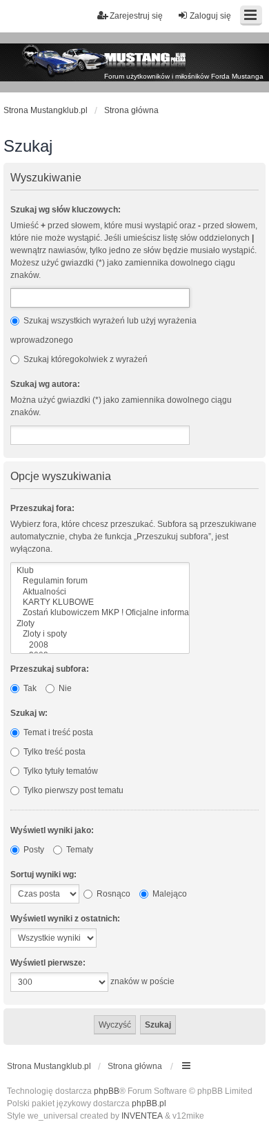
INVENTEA (142, 1116)
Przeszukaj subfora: (49, 669)
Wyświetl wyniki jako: (52, 830)
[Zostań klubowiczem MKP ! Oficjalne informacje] (100, 613)
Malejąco (168, 894)
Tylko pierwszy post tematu (72, 790)
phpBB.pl (149, 1103)
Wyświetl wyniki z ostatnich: (65, 918)
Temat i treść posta (57, 732)
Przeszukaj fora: (42, 508)
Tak (29, 688)
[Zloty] (100, 624)
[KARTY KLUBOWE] (100, 602)
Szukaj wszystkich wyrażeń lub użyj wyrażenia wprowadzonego (103, 330)
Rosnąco (112, 894)
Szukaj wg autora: (45, 384)
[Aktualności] (100, 592)
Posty (32, 850)
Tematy (78, 850)
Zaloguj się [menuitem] (210, 16)
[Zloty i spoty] (100, 634)
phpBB (106, 1091)
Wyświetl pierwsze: (48, 963)
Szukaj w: (29, 713)
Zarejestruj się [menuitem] (136, 16)
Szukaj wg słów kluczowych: (65, 209)
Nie (64, 688)
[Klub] (100, 571)
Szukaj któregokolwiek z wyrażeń (84, 359)
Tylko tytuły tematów (59, 771)
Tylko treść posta (53, 752)
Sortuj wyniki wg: (43, 874)
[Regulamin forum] (100, 581)
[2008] (100, 645)
